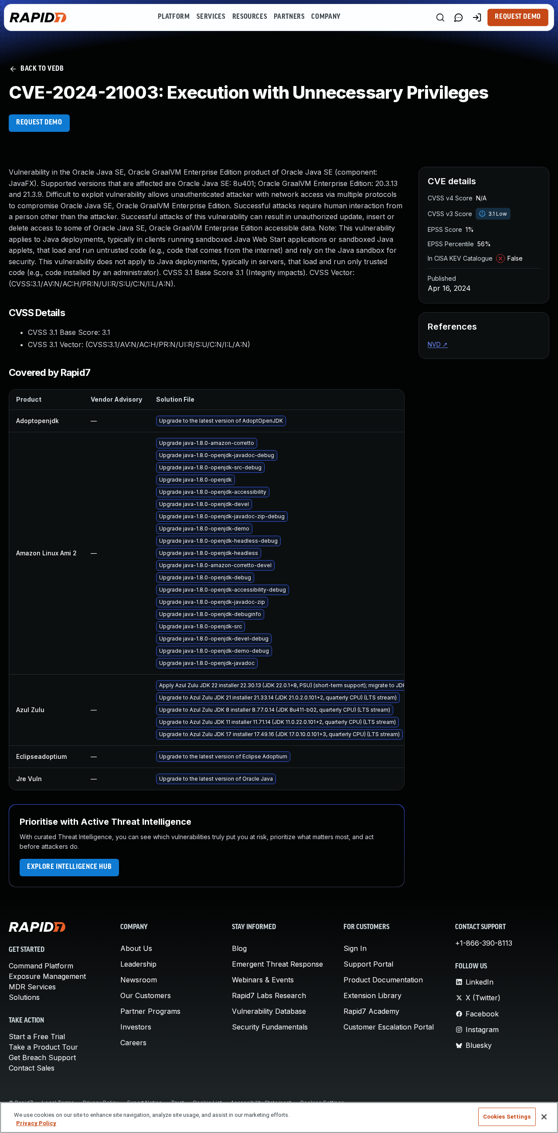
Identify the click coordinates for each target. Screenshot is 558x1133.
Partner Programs (150, 1011)
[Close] (544, 1116)
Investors (135, 1027)
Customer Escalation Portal (389, 1027)
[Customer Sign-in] (477, 17)
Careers (133, 1042)
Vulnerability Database (269, 1011)
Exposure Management (47, 976)
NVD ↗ (438, 344)
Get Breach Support (42, 1057)
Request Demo (518, 17)
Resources (249, 17)
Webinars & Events (263, 979)
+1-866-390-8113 (483, 943)
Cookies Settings (507, 1116)
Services (211, 17)
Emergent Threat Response (277, 964)
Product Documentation (383, 979)
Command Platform (41, 965)
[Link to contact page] (458, 17)
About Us (136, 948)
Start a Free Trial (37, 1036)
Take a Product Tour (43, 1047)
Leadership (138, 964)
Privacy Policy (36, 1123)
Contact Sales (31, 1068)
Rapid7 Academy (371, 1011)
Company (325, 17)
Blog (239, 948)
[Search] (440, 17)
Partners (289, 17)
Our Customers (145, 995)
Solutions (24, 997)
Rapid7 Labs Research (269, 995)
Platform (174, 17)
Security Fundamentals (270, 1027)
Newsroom (138, 979)
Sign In (355, 948)
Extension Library (372, 995)
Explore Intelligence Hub (69, 867)
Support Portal (368, 964)
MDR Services (32, 986)
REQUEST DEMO (39, 122)
